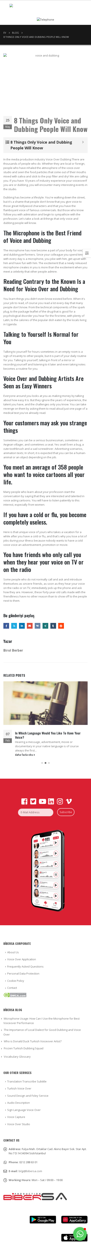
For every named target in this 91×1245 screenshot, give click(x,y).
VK (37, 626)
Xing (45, 626)
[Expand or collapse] (82, 142)
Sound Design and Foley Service (27, 1096)
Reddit (61, 626)
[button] (42, 763)
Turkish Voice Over (19, 1088)
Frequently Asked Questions (25, 966)
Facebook (6, 626)
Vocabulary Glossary (17, 1056)
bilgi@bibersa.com (30, 1171)
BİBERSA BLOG (12, 1009)
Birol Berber (13, 650)
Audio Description (18, 1103)
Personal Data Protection (23, 973)
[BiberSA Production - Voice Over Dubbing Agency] (45, 8)
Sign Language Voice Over (24, 1110)
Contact (12, 988)
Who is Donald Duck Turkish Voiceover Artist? (33, 1041)
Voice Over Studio (18, 1124)
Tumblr (53, 626)
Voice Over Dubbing (58, 159)
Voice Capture (16, 1117)
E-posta (30, 626)
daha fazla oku (24, 754)
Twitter (14, 626)
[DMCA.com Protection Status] (14, 995)
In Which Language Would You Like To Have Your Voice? (48, 735)
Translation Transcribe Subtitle (27, 1081)
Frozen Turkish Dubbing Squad (23, 1048)
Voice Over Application (21, 959)
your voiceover (75, 181)
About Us (13, 952)
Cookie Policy (15, 981)
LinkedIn (22, 626)
